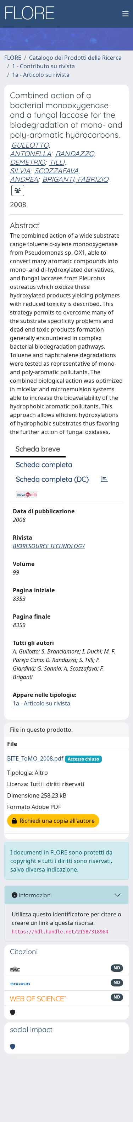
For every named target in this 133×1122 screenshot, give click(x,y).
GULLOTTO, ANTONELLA (30, 149)
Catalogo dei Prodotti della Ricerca (75, 58)
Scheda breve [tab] (38, 448)
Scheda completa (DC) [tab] (52, 479)
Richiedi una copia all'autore (56, 821)
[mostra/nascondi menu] (125, 13)
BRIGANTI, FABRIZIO (75, 179)
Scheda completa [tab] (44, 464)
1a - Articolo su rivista (41, 75)
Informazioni (34, 895)
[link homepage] (32, 13)
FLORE (12, 58)
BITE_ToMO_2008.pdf (35, 758)
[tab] (104, 479)
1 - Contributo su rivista (43, 66)
